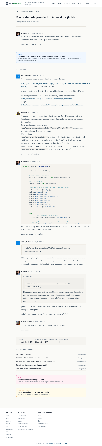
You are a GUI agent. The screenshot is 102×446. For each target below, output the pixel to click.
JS (83, 3)
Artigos (20, 421)
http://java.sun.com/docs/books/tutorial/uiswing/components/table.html (52, 105)
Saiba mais (49, 443)
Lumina (40, 418)
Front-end (9, 421)
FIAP (39, 421)
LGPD (66, 443)
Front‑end (66, 3)
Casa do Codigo (43, 424)
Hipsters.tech (42, 426)
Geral (59, 3)
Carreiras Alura (22, 415)
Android (93, 3)
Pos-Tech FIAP (22, 426)
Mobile (74, 3)
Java (53, 3)
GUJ (17, 12)
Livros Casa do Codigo (25, 429)
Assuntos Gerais (27, 12)
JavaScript (9, 429)
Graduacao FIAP (23, 424)
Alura (39, 415)
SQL (79, 3)
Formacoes (21, 418)
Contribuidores (58, 443)
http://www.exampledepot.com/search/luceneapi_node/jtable (47, 98)
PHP (87, 3)
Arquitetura (9, 437)
